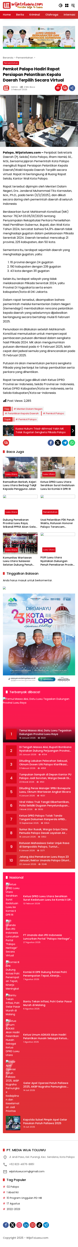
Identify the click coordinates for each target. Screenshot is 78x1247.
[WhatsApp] (72, 443)
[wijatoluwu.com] (23, 5)
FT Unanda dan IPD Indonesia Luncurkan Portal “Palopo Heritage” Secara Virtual (46, 936)
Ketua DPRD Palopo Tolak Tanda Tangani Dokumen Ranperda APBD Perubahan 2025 (42, 817)
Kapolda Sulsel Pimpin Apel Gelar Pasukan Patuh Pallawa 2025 (45, 1121)
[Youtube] (33, 1225)
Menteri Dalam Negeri (29, 409)
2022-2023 (13, 1209)
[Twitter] (58, 443)
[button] (60, 5)
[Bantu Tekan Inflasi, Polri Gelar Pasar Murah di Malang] (13, 1005)
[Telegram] (65, 443)
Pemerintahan (11, 63)
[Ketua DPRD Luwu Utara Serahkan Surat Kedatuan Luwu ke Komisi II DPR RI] (57, 467)
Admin (14, 87)
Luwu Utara (11, 474)
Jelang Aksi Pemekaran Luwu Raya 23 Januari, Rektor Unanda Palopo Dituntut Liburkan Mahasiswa (45, 858)
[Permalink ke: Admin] (7, 88)
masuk (22, 580)
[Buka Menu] (67, 5)
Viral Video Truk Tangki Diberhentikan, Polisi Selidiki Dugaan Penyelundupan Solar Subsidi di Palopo (44, 803)
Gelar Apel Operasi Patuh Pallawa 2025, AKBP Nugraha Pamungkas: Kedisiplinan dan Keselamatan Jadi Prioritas (46, 1084)
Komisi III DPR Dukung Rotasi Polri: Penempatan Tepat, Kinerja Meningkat (45, 973)
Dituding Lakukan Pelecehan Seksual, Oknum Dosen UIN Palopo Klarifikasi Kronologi (43, 762)
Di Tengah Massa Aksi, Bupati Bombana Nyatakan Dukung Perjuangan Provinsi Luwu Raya (45, 748)
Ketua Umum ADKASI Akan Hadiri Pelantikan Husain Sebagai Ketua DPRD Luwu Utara (45, 1036)
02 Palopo (13, 1187)
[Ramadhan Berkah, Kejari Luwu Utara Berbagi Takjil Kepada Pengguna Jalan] (20, 467)
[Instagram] (19, 1225)
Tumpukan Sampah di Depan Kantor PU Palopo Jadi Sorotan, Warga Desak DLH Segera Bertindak (45, 776)
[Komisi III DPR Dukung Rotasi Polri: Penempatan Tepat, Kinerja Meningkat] (13, 975)
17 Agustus (13, 1203)
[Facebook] (51, 443)
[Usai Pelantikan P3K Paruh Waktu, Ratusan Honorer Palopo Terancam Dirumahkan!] (57, 505)
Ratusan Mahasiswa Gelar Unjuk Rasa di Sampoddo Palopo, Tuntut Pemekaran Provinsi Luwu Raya (44, 844)
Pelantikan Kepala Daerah (23, 413)
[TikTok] (39, 1225)
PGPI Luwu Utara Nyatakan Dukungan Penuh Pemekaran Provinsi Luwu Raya (57, 561)
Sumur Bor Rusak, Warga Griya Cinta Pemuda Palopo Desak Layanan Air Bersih (43, 831)
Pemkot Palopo (55, 413)
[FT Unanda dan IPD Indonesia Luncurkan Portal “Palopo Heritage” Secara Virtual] (13, 938)
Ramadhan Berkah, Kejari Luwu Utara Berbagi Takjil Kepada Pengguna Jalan (19, 485)
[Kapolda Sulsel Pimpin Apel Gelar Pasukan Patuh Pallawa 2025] (13, 1123)
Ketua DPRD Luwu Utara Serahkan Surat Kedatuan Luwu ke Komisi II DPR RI (57, 485)
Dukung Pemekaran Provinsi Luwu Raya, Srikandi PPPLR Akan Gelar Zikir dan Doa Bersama (20, 523)
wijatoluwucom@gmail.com (26, 1171)
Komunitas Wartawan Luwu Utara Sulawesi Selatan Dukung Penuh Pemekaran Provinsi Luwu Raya (19, 561)
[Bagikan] (72, 88)
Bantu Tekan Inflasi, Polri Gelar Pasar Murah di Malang (47, 1003)
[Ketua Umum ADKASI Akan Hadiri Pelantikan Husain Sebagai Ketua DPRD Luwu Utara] (13, 1038)
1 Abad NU (13, 1192)
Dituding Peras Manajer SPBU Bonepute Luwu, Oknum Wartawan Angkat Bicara (45, 790)
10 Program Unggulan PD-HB (24, 1198)
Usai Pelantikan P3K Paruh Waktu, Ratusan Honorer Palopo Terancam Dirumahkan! (57, 523)
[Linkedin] (26, 1225)
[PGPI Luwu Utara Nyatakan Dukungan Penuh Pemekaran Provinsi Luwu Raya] (57, 543)
